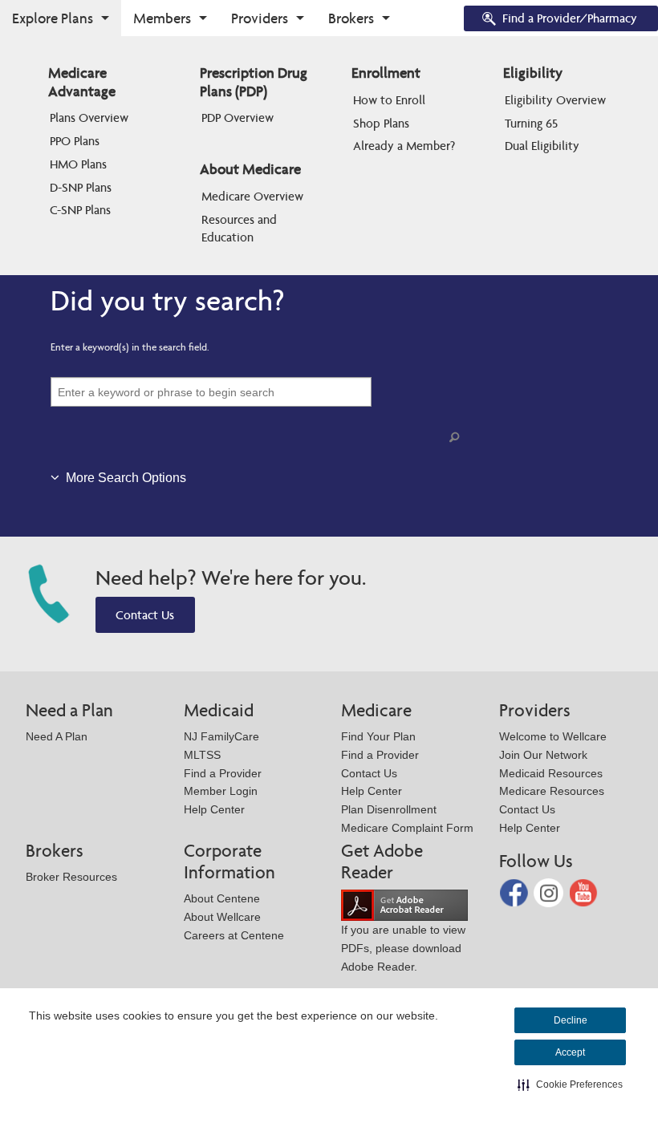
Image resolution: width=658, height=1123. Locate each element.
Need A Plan (56, 736)
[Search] (457, 438)
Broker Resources (71, 876)
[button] (570, 1084)
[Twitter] (550, 891)
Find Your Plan (378, 736)
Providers (259, 18)
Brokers (351, 18)
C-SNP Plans (80, 209)
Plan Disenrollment (389, 809)
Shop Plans (381, 123)
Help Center (214, 809)
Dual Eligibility (542, 145)
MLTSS (202, 754)
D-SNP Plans (81, 187)
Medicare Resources (551, 790)
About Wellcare (222, 916)
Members (162, 18)
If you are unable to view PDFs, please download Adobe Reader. (403, 947)
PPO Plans (75, 140)
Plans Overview (89, 117)
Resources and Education (240, 228)
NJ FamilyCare (221, 736)
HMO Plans (78, 164)
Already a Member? (404, 145)
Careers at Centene (234, 935)
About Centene (222, 898)
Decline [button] (570, 1020)
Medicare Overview (252, 196)
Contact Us (145, 614)
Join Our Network (543, 754)
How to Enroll (389, 99)
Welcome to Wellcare (553, 736)
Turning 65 (531, 123)
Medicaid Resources (551, 773)
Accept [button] (570, 1052)
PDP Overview (237, 117)
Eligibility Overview (555, 99)
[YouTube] (584, 891)
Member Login (221, 790)
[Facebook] (515, 891)
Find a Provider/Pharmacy (569, 18)
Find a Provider (223, 773)
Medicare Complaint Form (407, 827)
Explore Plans (52, 18)
